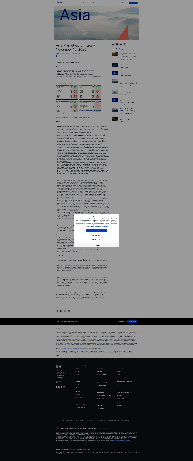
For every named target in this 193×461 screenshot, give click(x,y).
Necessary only (96, 235)
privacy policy (104, 226)
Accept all (96, 230)
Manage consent (96, 239)
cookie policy (95, 226)
